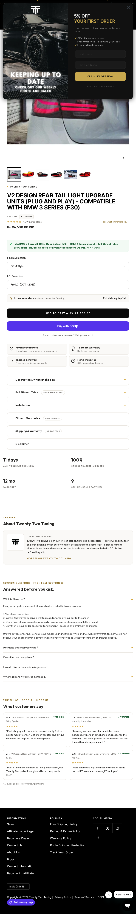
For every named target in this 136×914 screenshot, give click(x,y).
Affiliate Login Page (20, 831)
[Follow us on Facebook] (98, 828)
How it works (93, 247)
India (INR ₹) (16, 886)
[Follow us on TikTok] (98, 838)
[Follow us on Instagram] (117, 828)
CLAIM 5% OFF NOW (100, 76)
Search (11, 824)
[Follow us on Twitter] (107, 828)
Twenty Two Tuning (24, 187)
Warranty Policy (60, 838)
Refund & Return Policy (65, 831)
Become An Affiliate (20, 873)
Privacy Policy (62, 897)
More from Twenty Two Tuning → (50, 558)
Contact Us (14, 845)
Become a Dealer (18, 838)
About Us (13, 852)
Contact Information (20, 866)
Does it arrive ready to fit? (18, 657)
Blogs (11, 859)
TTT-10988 (26, 216)
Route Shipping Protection (67, 845)
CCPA (100, 897)
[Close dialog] (128, 7)
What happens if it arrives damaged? (24, 676)
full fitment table (108, 244)
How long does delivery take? (20, 647)
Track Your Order (61, 852)
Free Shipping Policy (64, 824)
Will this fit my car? (14, 599)
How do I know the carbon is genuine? (25, 667)
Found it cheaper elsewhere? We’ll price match (68, 335)
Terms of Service (85, 897)
